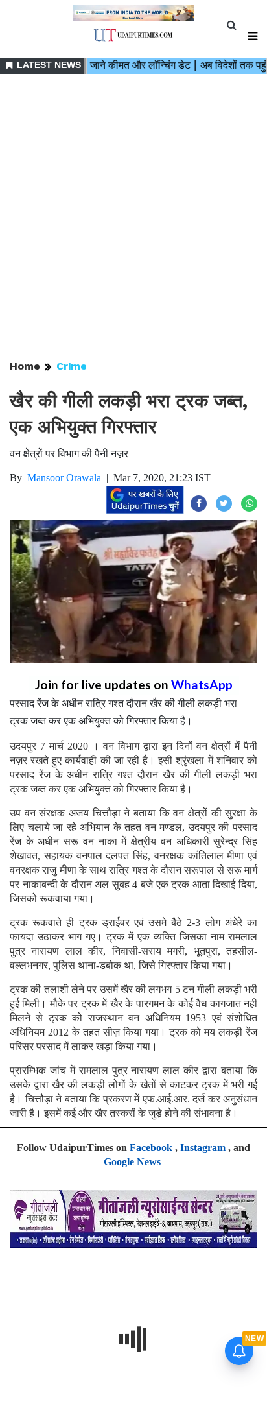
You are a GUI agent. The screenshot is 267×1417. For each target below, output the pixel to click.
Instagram (203, 1147)
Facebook (151, 1147)
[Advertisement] (133, 217)
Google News (132, 1161)
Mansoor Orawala (64, 477)
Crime (71, 366)
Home (25, 366)
